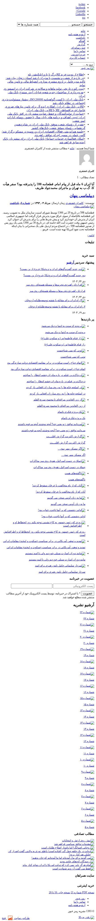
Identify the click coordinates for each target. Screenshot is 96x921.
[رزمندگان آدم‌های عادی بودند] (77, 861)
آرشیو (71, 262)
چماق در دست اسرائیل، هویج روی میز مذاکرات (59, 467)
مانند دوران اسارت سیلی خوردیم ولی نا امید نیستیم (57, 559)
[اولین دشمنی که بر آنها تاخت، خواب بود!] (61, 510)
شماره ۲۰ (88, 643)
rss (83, 17)
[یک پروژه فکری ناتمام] (71, 411)
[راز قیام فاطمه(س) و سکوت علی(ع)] (63, 338)
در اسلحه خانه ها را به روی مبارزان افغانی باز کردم (57, 393)
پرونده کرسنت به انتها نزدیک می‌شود (65, 332)
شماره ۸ (89, 790)
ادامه (91, 235)
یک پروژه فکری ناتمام (73, 418)
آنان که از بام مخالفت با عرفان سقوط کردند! (60, 491)
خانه (83, 31)
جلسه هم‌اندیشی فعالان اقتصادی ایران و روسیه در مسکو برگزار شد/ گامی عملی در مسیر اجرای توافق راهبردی (43, 133)
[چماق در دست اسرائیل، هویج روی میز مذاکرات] (57, 461)
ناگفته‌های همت (76, 479)
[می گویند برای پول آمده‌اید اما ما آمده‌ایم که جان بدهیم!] (62, 857)
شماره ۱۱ (88, 753)
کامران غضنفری (74, 203)
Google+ (80, 10)
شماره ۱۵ (88, 704)
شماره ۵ (89, 827)
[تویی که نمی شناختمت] (71, 350)
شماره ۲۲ (88, 618)
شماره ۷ (89, 802)
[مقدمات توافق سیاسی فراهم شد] (74, 844)
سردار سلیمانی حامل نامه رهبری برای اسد (62, 571)
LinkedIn (80, 14)
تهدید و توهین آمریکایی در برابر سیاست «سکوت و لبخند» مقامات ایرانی (46, 547)
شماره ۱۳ (88, 728)
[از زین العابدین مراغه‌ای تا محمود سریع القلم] (59, 399)
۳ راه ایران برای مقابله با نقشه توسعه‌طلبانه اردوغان (56, 306)
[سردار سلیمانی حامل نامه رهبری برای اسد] (60, 565)
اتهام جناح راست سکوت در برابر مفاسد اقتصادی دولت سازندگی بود (48, 369)
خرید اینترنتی (78, 54)
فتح (4, 918)
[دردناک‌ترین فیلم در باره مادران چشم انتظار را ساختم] (54, 375)
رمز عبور (80, 898)
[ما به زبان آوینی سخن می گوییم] (66, 497)
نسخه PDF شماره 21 (82, 892)
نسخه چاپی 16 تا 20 (59, 892)
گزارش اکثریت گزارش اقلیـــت (67, 442)
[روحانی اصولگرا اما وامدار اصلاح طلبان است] (67, 847)
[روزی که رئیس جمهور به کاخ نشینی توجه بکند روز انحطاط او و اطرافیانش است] (43, 525)
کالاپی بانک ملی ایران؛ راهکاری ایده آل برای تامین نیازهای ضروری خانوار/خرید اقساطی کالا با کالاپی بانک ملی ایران (45, 108)
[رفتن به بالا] (86, 917)
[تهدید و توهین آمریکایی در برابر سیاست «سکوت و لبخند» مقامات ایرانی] (44, 541)
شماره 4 (25, 203)
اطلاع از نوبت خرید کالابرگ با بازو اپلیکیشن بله (56, 74)
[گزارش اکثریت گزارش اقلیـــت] (65, 436)
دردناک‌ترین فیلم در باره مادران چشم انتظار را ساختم (56, 381)
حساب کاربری (77, 57)
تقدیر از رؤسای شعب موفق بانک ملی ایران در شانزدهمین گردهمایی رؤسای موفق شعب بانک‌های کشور (49, 126)
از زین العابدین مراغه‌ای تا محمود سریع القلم (61, 405)
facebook (80, 7)
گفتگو (82, 41)
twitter (82, 4)
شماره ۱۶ (88, 692)
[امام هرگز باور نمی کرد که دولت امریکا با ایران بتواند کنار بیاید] (58, 865)
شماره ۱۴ (88, 716)
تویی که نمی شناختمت (73, 356)
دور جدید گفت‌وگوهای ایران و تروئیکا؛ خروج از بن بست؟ (54, 275)
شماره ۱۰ (88, 765)
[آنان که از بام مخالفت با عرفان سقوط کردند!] (58, 485)
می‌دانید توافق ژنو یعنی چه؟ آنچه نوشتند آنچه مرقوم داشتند (53, 430)
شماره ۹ (89, 778)
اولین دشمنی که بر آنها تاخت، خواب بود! (63, 516)
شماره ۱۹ (88, 655)
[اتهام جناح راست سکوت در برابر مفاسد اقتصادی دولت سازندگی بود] (46, 362)
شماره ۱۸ (88, 667)
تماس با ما (79, 51)
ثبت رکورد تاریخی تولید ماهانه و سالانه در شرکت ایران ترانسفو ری (44, 88)
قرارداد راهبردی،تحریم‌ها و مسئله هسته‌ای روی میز (57, 290)
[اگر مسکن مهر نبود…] (71, 448)
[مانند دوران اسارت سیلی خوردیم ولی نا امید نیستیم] (55, 553)
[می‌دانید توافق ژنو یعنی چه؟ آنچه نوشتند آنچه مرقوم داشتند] (51, 424)
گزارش (81, 44)
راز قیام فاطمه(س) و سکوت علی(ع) (64, 344)
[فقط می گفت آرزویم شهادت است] (73, 868)
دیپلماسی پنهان (82, 195)
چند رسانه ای (78, 47)
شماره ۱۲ (88, 741)
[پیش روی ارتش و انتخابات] (78, 840)
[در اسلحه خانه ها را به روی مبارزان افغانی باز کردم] (55, 387)
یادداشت (80, 37)
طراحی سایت (22, 918)
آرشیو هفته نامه (76, 34)
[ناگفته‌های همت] (75, 473)
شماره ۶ (89, 814)
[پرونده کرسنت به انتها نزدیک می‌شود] (63, 326)
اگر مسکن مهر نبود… (73, 454)
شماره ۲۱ (88, 630)
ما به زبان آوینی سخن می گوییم (68, 504)
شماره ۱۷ (88, 679)
